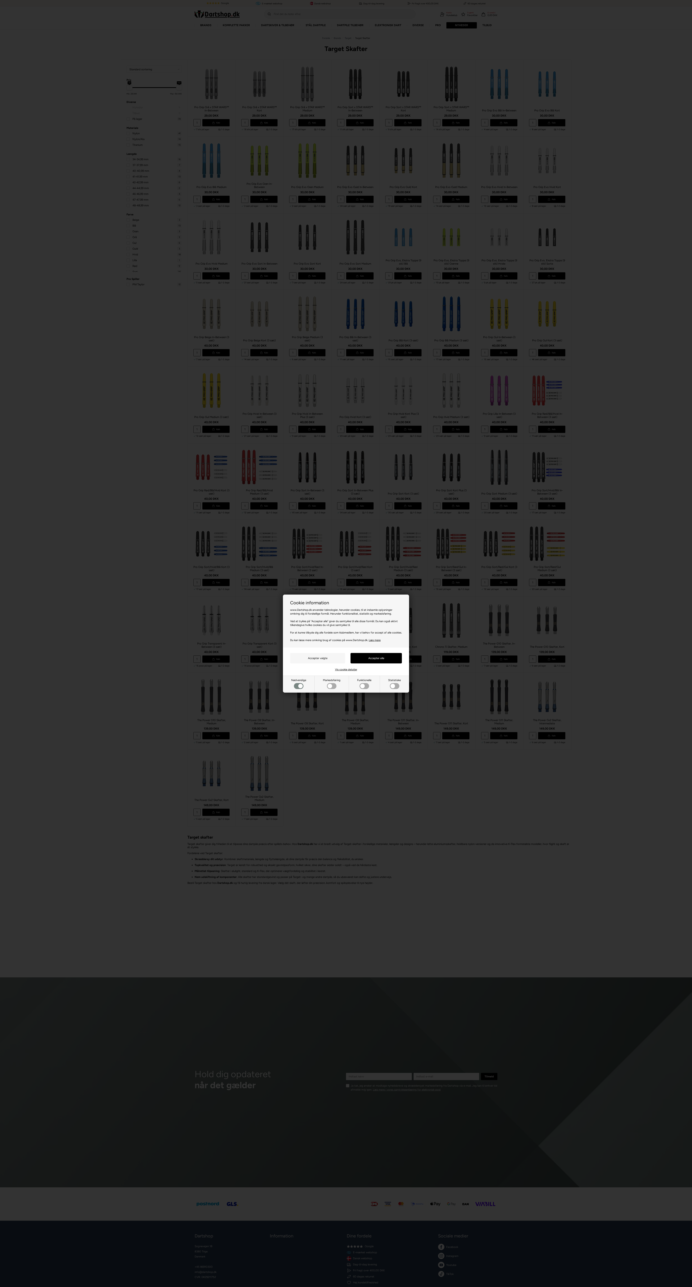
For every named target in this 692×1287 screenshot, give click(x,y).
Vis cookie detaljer (346, 669)
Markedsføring (331, 680)
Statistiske (394, 680)
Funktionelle (364, 680)
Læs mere (375, 640)
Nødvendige (298, 680)
